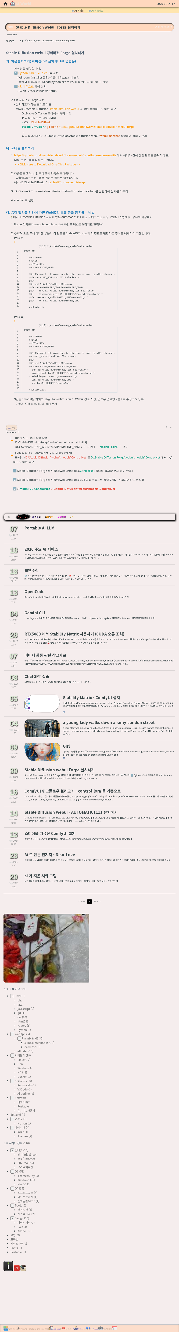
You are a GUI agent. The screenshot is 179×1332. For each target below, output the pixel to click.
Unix (20, 1064)
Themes (22, 1136)
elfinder (22, 1051)
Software (23, 517)
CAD (20, 1227)
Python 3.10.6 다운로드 (33, 73)
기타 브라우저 (25, 1163)
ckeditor (30, 1047)
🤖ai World (20, 4)
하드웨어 (15, 1115)
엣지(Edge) (24, 1154)
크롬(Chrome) (26, 1159)
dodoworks (11, 34)
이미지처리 (24, 1222)
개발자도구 (21, 1081)
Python (22, 1030)
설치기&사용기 (26, 1110)
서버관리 (20, 1055)
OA (16, 1188)
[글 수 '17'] (9, 517)
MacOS (21, 1184)
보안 (13, 1235)
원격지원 (22, 1210)
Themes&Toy (26, 1176)
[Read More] (89, 532)
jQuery (21, 1025)
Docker (22, 1076)
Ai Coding (23, 1093)
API (72, 517)
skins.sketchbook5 (36, 1043)
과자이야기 (24, 1102)
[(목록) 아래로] (171, 427)
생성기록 (62, 517)
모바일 (14, 1239)
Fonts (14, 1248)
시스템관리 (24, 1214)
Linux (21, 1060)
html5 (21, 1021)
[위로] (166, 427)
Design (19, 1218)
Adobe (21, 1231)
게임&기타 (16, 1243)
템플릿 (21, 1132)
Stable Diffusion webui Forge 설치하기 (48, 27)
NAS (20, 1072)
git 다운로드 (26, 86)
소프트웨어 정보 (13, 1143)
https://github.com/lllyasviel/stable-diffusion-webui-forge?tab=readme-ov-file (65, 155)
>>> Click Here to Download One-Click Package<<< (47, 164)
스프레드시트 (25, 1193)
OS (17, 1171)
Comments (12, 432)
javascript (23, 1009)
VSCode (22, 1089)
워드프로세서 (25, 1197)
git (19, 1013)
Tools (18, 1205)
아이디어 (20, 1127)
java (20, 1004)
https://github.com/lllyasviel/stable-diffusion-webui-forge (96, 127)
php (20, 1000)
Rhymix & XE (30, 1038)
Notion (22, 1123)
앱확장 (19, 1119)
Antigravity (24, 1085)
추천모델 (36, 517)
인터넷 (19, 1150)
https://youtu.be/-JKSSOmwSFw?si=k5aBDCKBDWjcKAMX (47, 40)
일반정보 (49, 517)
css (19, 1017)
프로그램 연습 (12, 989)
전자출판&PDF (26, 1201)
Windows (23, 1068)
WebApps (21, 1034)
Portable (23, 1106)
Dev (17, 996)
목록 (12, 427)
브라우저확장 (25, 1167)
